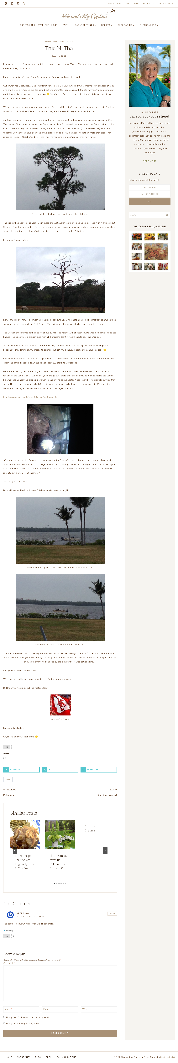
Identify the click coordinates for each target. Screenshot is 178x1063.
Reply (112, 913)
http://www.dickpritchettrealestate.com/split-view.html (31, 397)
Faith (66, 25)
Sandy (20, 913)
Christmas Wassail (107, 793)
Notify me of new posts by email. (22, 1023)
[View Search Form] (24, 4)
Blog (136, 3)
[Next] (105, 850)
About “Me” (123, 3)
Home (111, 3)
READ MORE (149, 161)
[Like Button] (6, 747)
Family (8, 779)
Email (46, 1009)
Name (8, 1009)
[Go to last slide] (15, 850)
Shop (49, 1057)
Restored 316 (167, 1057)
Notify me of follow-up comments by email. (28, 1017)
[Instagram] (11, 3)
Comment (9, 963)
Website (86, 1009)
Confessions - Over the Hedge (60, 42)
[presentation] (25, 834)
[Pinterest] (17, 3)
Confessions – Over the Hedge (38, 25)
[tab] (54, 883)
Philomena (9, 793)
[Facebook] (5, 3)
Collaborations (163, 3)
